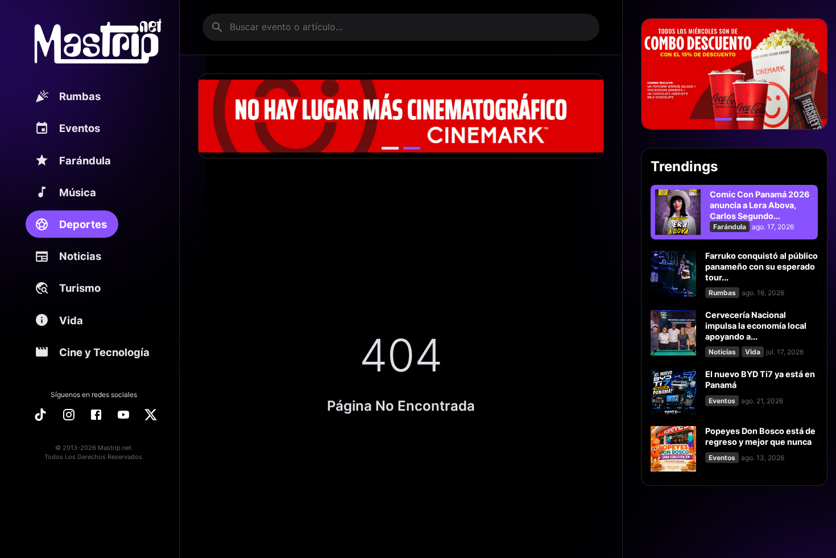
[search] (217, 27)
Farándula (85, 160)
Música (77, 192)
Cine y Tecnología (104, 352)
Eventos (79, 128)
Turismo (80, 288)
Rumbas (80, 96)
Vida (71, 320)
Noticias (80, 256)
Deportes (83, 224)
